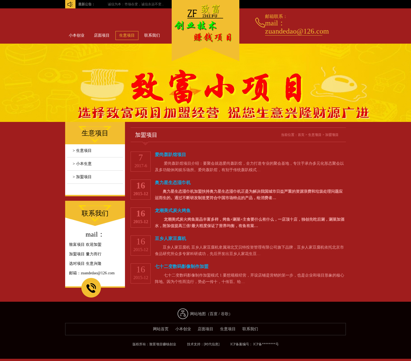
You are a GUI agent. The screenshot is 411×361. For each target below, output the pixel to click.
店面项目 (102, 35)
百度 (214, 314)
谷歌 (225, 314)
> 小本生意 (82, 164)
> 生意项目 (82, 150)
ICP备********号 (265, 344)
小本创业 (76, 35)
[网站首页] (205, 61)
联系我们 (152, 35)
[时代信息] (211, 344)
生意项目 (127, 35)
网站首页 (161, 329)
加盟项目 (332, 135)
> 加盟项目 (82, 177)
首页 (301, 135)
